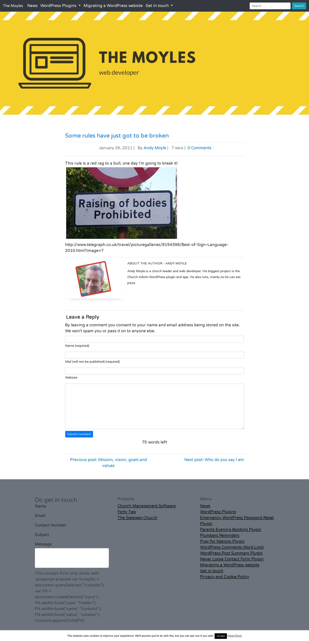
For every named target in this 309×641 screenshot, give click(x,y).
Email (40, 515)
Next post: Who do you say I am (214, 459)
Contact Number (50, 525)
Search (299, 6)
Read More (235, 635)
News (32, 5)
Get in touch (157, 5)
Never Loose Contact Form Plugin (232, 559)
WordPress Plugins (58, 5)
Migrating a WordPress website (113, 5)
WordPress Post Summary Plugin (231, 553)
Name (40, 506)
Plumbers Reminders (219, 535)
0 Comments (199, 148)
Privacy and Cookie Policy (224, 576)
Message (43, 544)
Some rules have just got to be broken (117, 135)
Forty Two (126, 512)
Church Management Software (146, 506)
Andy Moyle (155, 148)
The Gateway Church (137, 517)
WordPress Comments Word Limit (232, 547)
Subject (42, 534)
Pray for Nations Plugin (222, 541)
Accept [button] (221, 636)
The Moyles (13, 6)
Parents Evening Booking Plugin (230, 529)
